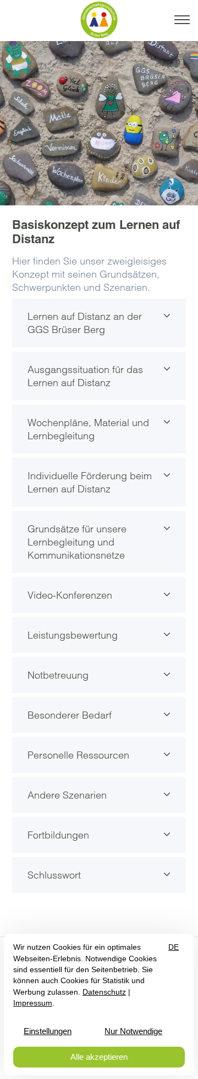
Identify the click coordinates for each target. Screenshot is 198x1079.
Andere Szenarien (67, 795)
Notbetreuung (58, 675)
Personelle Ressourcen (78, 755)
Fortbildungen (58, 835)
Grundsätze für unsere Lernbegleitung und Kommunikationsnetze (77, 542)
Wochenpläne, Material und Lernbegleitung (88, 429)
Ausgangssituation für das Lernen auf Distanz (85, 376)
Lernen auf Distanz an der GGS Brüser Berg (85, 323)
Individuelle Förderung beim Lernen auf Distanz (90, 482)
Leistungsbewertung (73, 635)
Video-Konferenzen (70, 595)
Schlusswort (54, 875)
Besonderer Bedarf (70, 715)
